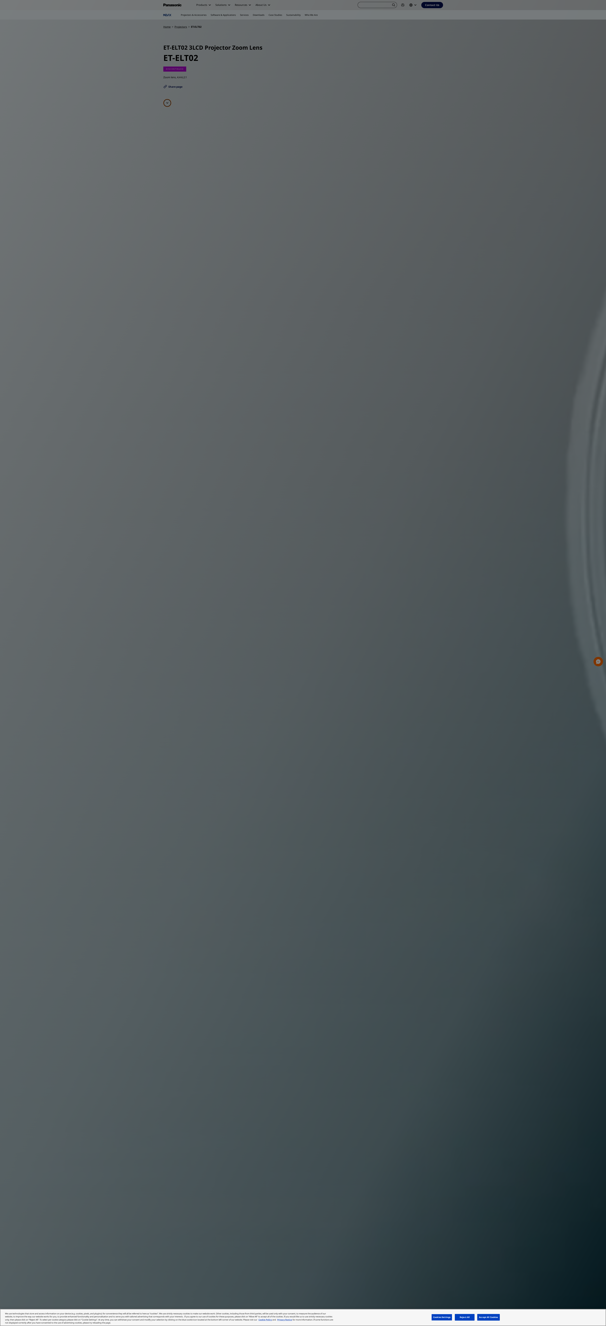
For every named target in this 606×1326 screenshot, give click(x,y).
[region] (303, 1317)
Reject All (465, 1317)
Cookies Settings (441, 1317)
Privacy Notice (284, 1319)
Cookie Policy (265, 1319)
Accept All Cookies (488, 1317)
